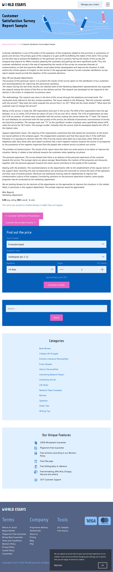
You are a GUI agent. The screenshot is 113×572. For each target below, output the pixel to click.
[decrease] (62, 269)
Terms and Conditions (12, 540)
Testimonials (35, 530)
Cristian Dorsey (32, 205)
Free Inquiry (62, 530)
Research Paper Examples (50, 390)
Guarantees (7, 553)
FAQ (31, 544)
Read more (58, 565)
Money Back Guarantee (12, 537)
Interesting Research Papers (51, 374)
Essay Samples (45, 364)
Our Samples (63, 527)
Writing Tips (44, 411)
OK (102, 565)
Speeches (43, 400)
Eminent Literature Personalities (53, 359)
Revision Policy (9, 544)
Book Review (45, 348)
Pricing (33, 537)
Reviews (42, 395)
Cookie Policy (8, 550)
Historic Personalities (48, 369)
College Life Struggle (48, 353)
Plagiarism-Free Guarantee (14, 534)
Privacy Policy (8, 547)
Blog (32, 540)
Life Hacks (43, 385)
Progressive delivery (39, 527)
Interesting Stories (47, 379)
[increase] (102, 269)
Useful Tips (16, 44)
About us (34, 534)
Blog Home (6, 44)
